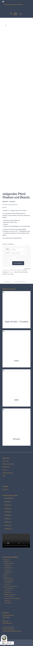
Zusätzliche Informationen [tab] (20, 281)
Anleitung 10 (8, 529)
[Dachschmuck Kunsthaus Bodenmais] (16, 5)
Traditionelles (7, 572)
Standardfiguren (9, 498)
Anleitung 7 (7, 518)
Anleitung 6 (7, 515)
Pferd (8, 274)
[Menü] (14, 14)
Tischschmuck (7, 592)
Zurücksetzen (27, 268)
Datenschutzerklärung (8, 464)
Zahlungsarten (6, 467)
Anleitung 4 (7, 508)
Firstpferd (20, 272)
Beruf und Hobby (8, 563)
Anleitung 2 (7, 501)
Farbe (7, 252)
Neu (4, 576)
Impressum (5, 461)
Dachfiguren (5, 272)
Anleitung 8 (7, 522)
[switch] (4, 643)
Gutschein (5, 574)
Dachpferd (25, 272)
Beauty (16, 272)
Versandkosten (14, 204)
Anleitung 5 (7, 512)
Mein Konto (5, 489)
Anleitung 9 (7, 525)
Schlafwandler (7, 567)
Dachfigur (4, 274)
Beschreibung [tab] (7, 281)
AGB (3, 475)
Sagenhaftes (7, 565)
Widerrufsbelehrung (7, 473)
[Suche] (10, 14)
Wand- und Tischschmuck (9, 586)
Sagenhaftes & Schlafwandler (11, 598)
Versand (4, 470)
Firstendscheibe (8, 588)
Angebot (5, 559)
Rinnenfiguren (6, 577)
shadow (12, 274)
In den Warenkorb (18, 263)
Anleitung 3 (7, 505)
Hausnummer (7, 590)
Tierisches (24, 270)
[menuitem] (10, 14)
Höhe (7, 249)
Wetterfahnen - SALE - (8, 594)
